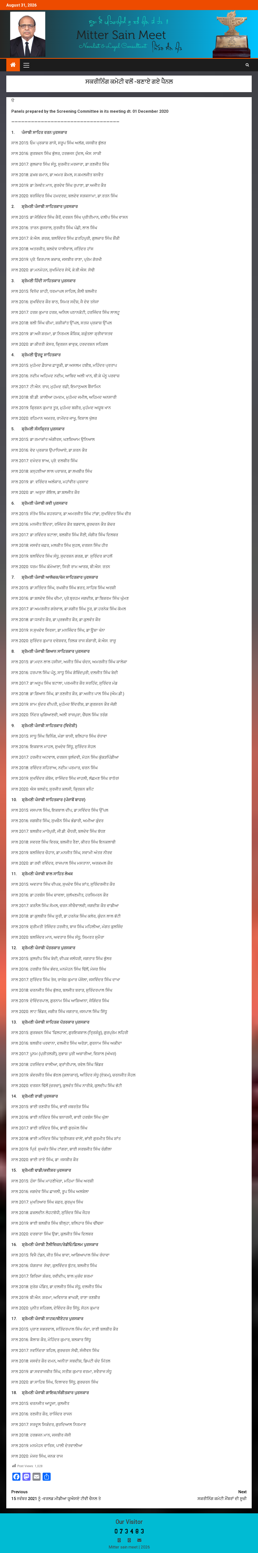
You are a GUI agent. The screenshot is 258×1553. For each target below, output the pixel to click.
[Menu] (26, 65)
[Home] (13, 65)
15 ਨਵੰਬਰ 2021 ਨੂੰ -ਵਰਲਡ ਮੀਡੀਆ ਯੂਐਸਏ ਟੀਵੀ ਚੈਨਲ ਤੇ (56, 1495)
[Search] (247, 65)
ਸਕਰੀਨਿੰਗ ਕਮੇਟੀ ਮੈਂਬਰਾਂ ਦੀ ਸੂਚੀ (222, 1495)
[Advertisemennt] (129, 33)
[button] (26, 65)
